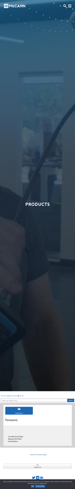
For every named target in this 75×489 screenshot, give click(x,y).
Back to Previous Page (38, 455)
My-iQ (21, 396)
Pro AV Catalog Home (9, 396)
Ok (32, 486)
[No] (72, 484)
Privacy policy (40, 486)
